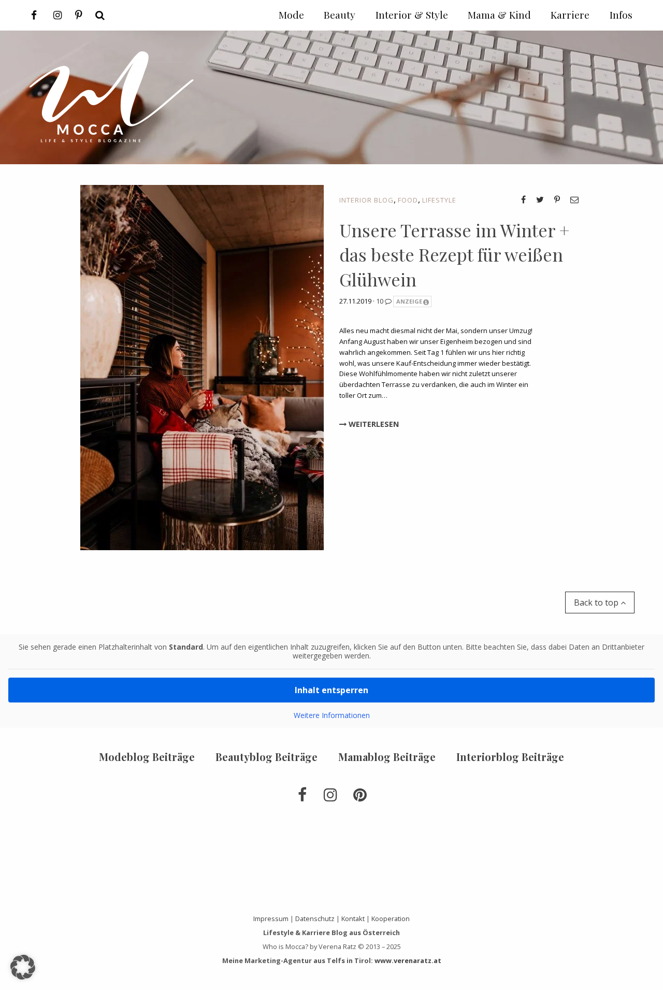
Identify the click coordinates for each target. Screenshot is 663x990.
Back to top (597, 602)
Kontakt (353, 918)
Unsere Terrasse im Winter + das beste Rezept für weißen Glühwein (454, 254)
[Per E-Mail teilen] (574, 199)
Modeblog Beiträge (147, 757)
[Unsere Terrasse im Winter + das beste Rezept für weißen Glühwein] (202, 366)
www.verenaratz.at (407, 960)
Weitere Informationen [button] (332, 715)
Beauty (339, 14)
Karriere (570, 14)
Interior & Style (412, 14)
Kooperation (390, 918)
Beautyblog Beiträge (266, 757)
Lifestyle (439, 200)
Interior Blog (366, 200)
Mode (291, 14)
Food (408, 200)
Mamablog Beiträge (387, 757)
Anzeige (409, 301)
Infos (621, 14)
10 (380, 301)
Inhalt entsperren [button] (331, 690)
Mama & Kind (499, 14)
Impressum (271, 918)
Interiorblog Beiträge (510, 757)
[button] (23, 967)
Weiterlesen (373, 424)
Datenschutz (315, 918)
